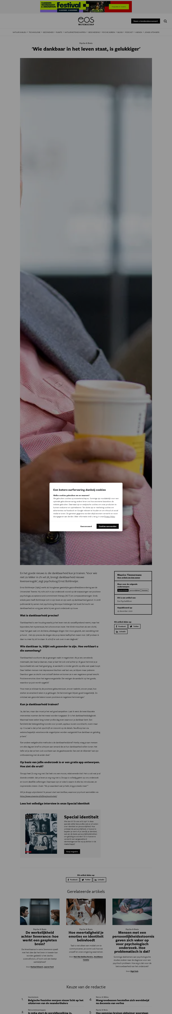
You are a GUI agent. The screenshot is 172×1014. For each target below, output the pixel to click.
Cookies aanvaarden (107, 526)
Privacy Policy (109, 516)
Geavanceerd (86, 526)
